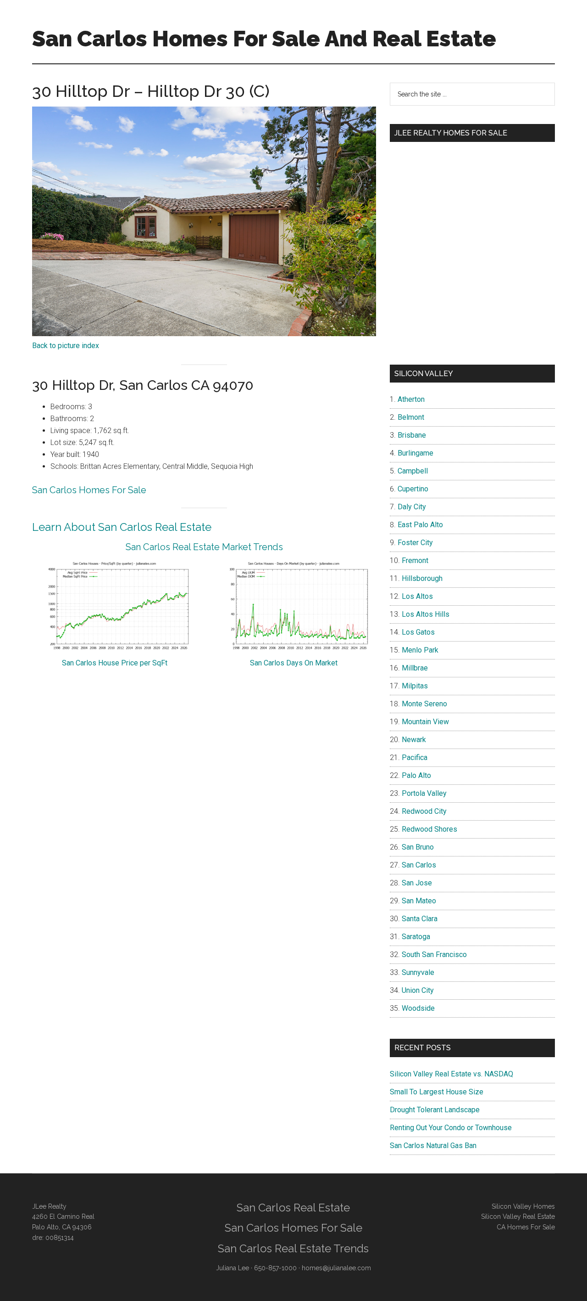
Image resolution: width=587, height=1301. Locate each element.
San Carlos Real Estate (293, 1207)
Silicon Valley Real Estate (518, 1216)
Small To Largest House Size (436, 1091)
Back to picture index (65, 345)
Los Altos (417, 596)
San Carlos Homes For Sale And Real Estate (264, 38)
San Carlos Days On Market (294, 663)
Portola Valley (424, 793)
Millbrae (415, 668)
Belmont (411, 417)
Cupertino (413, 488)
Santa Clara (419, 918)
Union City (418, 990)
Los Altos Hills (425, 614)
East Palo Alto (420, 524)
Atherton (411, 399)
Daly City (412, 506)
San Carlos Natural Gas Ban (433, 1145)
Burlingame (415, 453)
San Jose (417, 883)
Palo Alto (416, 775)
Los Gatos (418, 632)
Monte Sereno (424, 703)
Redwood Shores (429, 829)
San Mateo (419, 900)
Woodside (418, 1008)
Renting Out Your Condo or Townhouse (451, 1127)
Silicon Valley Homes (523, 1206)
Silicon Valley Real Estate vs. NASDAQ (451, 1074)
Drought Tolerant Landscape (435, 1109)
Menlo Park (420, 650)
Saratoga (416, 936)
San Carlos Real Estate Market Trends (204, 546)
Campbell (413, 471)
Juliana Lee (232, 1268)
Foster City (415, 542)
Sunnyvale (418, 972)
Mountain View (425, 721)
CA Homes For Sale (526, 1227)
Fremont (415, 560)
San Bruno (418, 847)
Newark (414, 739)
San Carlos (419, 865)
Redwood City (424, 811)
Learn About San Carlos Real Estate (121, 527)
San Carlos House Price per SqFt (114, 663)
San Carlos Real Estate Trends (293, 1248)
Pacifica (414, 757)
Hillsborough (422, 578)
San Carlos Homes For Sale (89, 490)
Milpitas (415, 685)
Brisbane (412, 435)
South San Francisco (434, 954)
